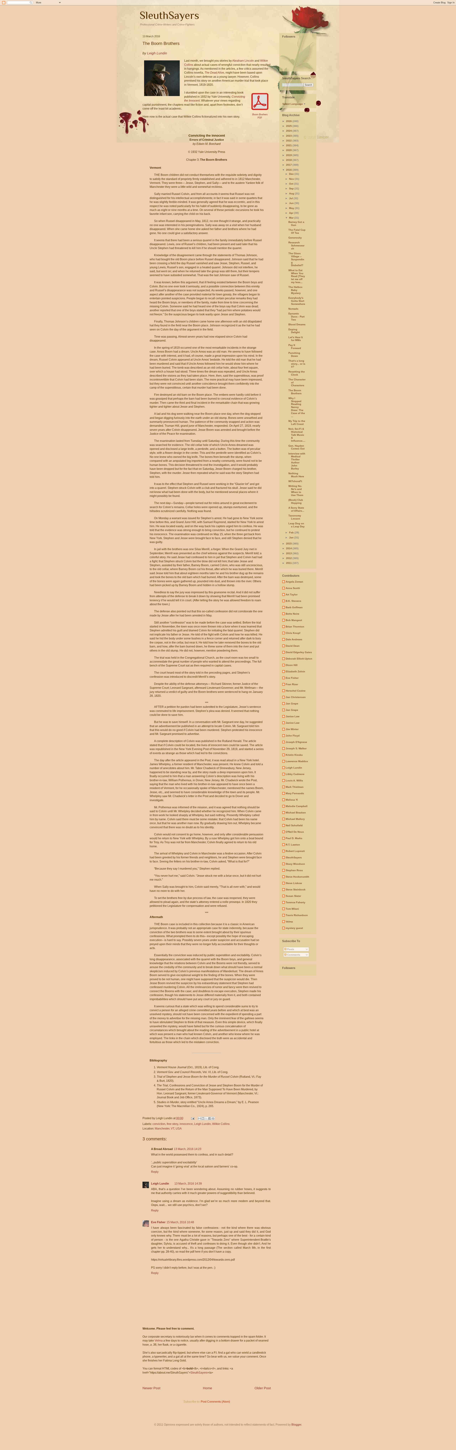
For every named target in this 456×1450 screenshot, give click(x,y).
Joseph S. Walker (296, 748)
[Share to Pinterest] (213, 1118)
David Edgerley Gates (299, 652)
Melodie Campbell (296, 806)
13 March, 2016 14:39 (188, 1183)
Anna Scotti (293, 588)
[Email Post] (192, 1118)
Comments (293, 954)
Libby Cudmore (295, 774)
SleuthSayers (169, 15)
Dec (291, 173)
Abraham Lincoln (243, 60)
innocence (186, 1123)
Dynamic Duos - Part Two (296, 316)
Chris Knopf (293, 633)
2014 (289, 548)
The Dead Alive (214, 72)
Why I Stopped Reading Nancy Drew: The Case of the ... (296, 407)
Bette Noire (292, 613)
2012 (289, 558)
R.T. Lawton (293, 844)
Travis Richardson (297, 915)
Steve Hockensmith (297, 876)
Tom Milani (292, 908)
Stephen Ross (294, 870)
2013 (289, 553)
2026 (289, 121)
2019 (289, 155)
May (292, 208)
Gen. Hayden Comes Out (296, 447)
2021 (289, 145)
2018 (289, 160)
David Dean (293, 645)
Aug (292, 193)
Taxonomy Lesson (294, 517)
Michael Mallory (295, 819)
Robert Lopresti (295, 851)
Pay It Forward (294, 347)
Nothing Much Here (296, 475)
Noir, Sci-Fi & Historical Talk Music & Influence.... (296, 434)
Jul (291, 198)
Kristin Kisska (294, 754)
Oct (291, 183)
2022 (289, 140)
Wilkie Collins (221, 1123)
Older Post (263, 1388)
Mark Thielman (295, 786)
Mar (291, 217)
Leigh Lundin (202, 1123)
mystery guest (294, 928)
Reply (155, 1171)
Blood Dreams (296, 324)
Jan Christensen (296, 697)
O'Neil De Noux (295, 831)
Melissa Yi (292, 799)
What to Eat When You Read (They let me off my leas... (296, 276)
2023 (289, 135)
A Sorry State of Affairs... (296, 509)
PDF (260, 117)
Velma (159, 1340)
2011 (289, 563)
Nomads (293, 308)
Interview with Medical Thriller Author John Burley (296, 461)
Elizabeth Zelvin (295, 671)
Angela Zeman (294, 581)
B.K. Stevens (293, 600)
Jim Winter (292, 729)
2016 (289, 169)
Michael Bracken (296, 812)
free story (172, 1123)
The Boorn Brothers (295, 392)
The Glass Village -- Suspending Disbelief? (296, 259)
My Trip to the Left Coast (296, 422)
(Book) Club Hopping (295, 501)
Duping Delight (294, 331)
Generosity (295, 237)
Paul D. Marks (294, 838)
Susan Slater (293, 896)
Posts (290, 949)
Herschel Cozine (295, 690)
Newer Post (151, 1388)
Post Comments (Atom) (215, 1401)
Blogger (296, 1424)
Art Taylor (291, 594)
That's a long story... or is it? (296, 363)
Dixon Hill (291, 665)
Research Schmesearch (296, 245)
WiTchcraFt (295, 481)
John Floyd (293, 735)
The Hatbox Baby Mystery (295, 290)
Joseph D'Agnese (296, 742)
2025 (289, 126)
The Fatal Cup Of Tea (296, 231)
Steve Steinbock (295, 889)
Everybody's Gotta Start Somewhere (296, 300)
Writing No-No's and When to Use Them (295, 490)
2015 (289, 543)
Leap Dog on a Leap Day (296, 525)
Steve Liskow (294, 883)
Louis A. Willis (294, 780)
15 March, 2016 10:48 (180, 1222)
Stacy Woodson (295, 863)
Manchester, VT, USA (168, 1128)
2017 (289, 164)
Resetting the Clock (296, 373)
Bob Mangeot (294, 620)
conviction (158, 1123)
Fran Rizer (292, 684)
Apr (291, 212)
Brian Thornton (295, 626)
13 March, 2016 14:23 (187, 1149)
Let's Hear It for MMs (295, 339)
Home (207, 1388)
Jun (291, 203)
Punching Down (294, 354)
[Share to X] (206, 1118)
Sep (291, 188)
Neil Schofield (294, 825)
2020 (289, 150)
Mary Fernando (295, 793)
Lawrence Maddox (297, 761)
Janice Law (292, 716)
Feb (291, 532)
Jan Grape (292, 703)
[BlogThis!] (203, 1118)
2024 (289, 130)
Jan (291, 537)
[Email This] (199, 1118)
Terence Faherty (295, 902)
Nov (292, 178)
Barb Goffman (294, 607)
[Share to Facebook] (209, 1118)
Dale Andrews (294, 639)
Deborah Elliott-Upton (299, 658)
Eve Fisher (158, 1222)
